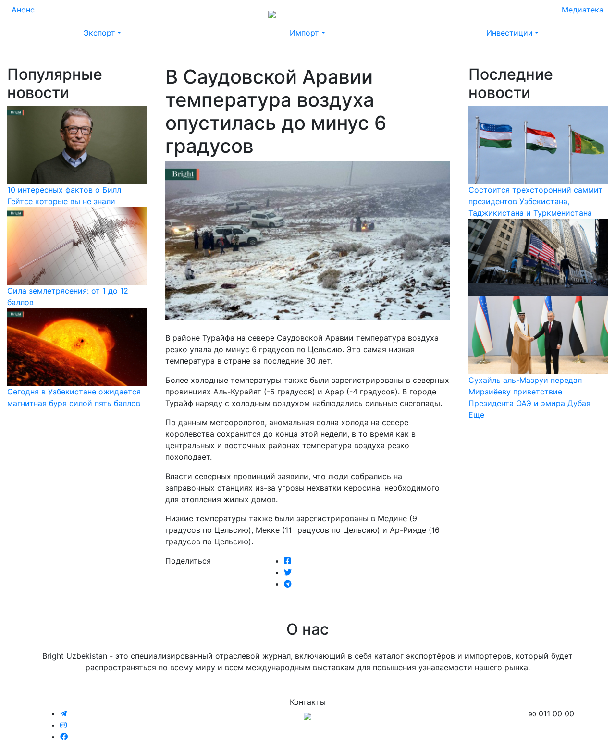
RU (554, 13)
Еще (476, 414)
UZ (591, 13)
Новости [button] (72, 13)
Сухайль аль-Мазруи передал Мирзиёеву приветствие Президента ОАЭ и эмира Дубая (529, 391)
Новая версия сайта (407, 13)
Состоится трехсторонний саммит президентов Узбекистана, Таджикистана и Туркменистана (535, 201)
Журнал (33, 13)
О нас (464, 13)
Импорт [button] (304, 32)
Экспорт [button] (99, 32)
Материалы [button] (124, 13)
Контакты (500, 13)
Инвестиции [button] (509, 32)
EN (572, 13)
